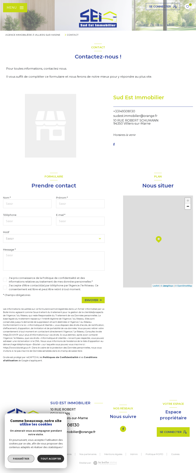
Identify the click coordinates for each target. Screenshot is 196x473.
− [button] (188, 206)
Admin (134, 454)
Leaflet (156, 285)
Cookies (175, 454)
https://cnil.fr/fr (11, 334)
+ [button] (188, 200)
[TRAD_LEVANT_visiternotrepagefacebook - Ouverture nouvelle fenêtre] (114, 144)
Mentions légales (113, 454)
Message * (9, 249)
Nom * (7, 197)
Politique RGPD (154, 454)
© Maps (167, 285)
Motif (6, 232)
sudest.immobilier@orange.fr (135, 116)
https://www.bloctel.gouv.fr (17, 347)
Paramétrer (21, 458)
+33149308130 (124, 111)
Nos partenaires (87, 454)
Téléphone (9, 215)
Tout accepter (51, 458)
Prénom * (62, 197)
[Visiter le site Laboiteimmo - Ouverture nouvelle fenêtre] (104, 463)
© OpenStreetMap (183, 285)
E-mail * (60, 215)
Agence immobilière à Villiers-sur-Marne (32, 34)
